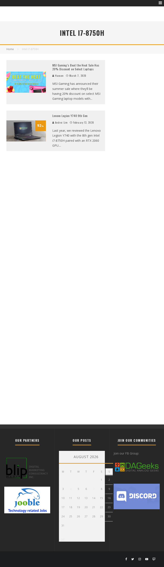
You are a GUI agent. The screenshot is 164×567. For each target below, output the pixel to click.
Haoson (59, 75)
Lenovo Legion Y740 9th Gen (70, 115)
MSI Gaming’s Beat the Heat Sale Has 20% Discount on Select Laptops (75, 67)
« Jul (61, 539)
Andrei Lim (61, 122)
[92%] (26, 140)
